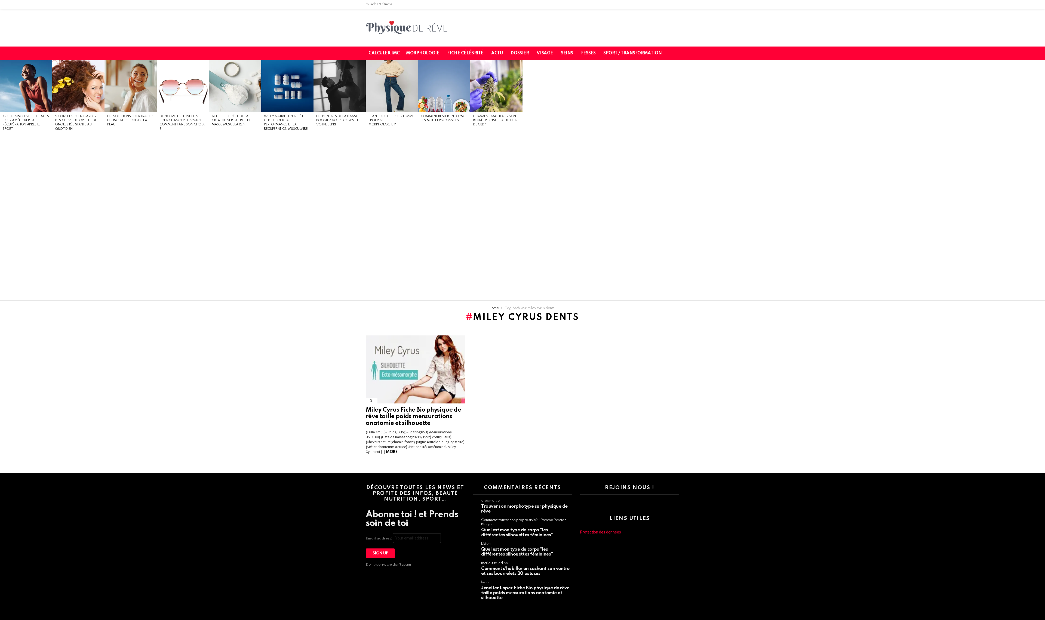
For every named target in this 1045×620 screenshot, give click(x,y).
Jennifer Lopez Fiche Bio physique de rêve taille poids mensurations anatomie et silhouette (525, 593)
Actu (497, 53)
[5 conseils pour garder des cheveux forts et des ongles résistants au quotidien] (78, 86)
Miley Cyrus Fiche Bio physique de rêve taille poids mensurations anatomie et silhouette (413, 416)
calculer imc (384, 53)
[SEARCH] (678, 53)
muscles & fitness (379, 4)
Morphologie (422, 53)
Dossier (520, 53)
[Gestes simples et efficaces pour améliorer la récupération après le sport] (26, 86)
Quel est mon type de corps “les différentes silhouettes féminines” (517, 532)
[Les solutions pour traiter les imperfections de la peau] (130, 86)
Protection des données (600, 532)
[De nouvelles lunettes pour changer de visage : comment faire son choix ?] (183, 86)
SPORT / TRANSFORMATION (632, 53)
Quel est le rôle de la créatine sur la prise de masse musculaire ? (231, 121)
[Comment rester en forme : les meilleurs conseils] (444, 86)
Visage (545, 53)
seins (567, 53)
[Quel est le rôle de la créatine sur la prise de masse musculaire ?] (235, 86)
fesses (588, 53)
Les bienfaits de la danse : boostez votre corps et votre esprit (337, 121)
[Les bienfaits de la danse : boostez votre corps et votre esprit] (340, 86)
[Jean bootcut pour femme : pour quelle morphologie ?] (392, 86)
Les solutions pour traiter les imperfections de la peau (129, 121)
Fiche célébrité (465, 53)
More (391, 452)
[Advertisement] (26, 216)
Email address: (379, 538)
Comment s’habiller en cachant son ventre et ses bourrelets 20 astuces (525, 571)
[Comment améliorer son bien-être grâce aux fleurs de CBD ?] (496, 86)
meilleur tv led (492, 563)
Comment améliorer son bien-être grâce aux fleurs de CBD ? (496, 121)
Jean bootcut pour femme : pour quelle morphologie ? (391, 121)
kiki (483, 543)
